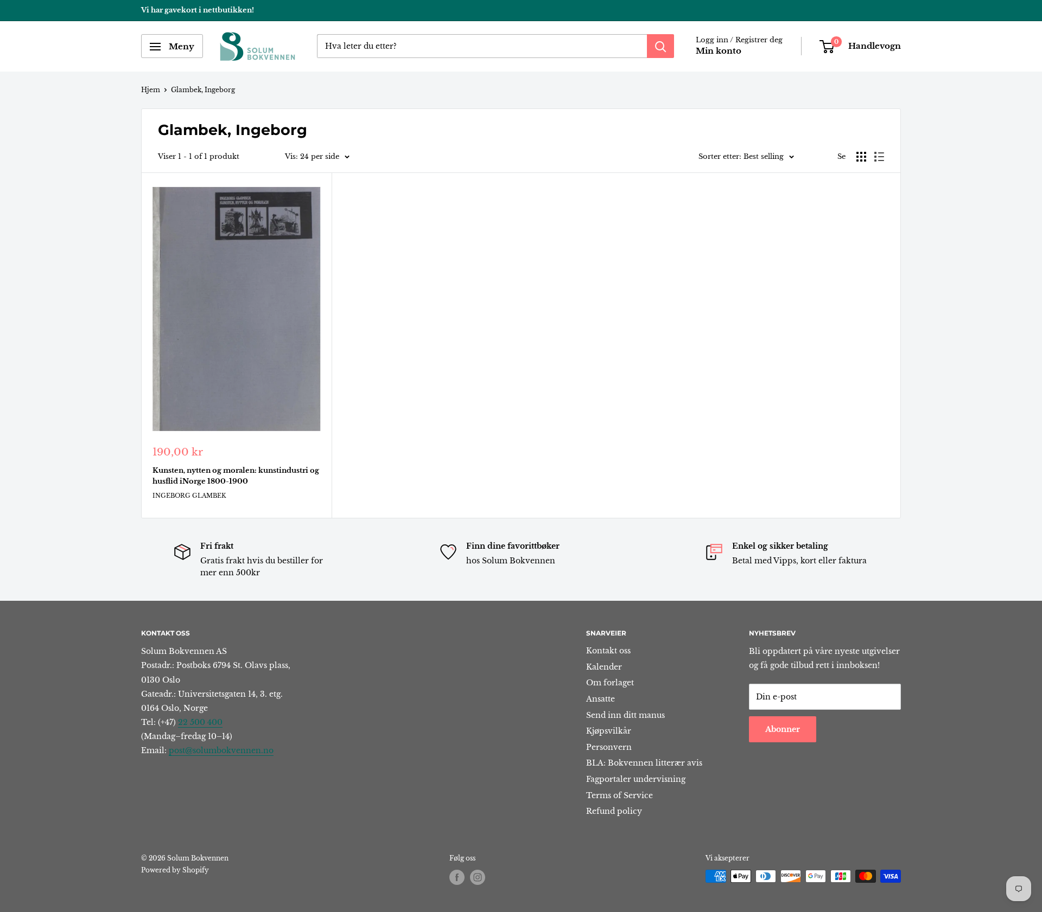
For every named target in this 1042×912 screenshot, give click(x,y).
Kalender (604, 667)
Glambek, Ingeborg (203, 90)
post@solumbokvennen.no (221, 750)
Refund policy (614, 811)
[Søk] (660, 47)
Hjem (150, 90)
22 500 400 (200, 722)
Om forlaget (610, 683)
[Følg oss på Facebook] (457, 877)
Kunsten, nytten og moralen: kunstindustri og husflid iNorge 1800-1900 (236, 476)
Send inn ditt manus (625, 715)
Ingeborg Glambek (189, 495)
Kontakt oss (608, 651)
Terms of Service (619, 795)
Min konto (718, 51)
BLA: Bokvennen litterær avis (644, 763)
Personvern (609, 747)
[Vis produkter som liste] (879, 157)
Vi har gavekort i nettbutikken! (197, 10)
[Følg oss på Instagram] (477, 877)
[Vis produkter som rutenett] (861, 157)
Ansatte (600, 699)
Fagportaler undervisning (635, 779)
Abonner (782, 729)
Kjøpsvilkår (608, 731)
